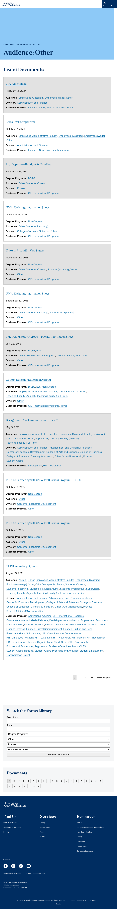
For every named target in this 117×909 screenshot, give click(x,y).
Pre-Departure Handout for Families (28, 164)
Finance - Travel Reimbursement (44, 629)
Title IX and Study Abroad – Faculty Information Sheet (39, 337)
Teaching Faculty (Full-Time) (71, 355)
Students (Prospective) (61, 312)
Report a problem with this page (83, 900)
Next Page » (103, 677)
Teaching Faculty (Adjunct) (40, 355)
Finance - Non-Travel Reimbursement (48, 150)
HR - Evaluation (43, 637)
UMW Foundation (34, 611)
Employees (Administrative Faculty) (38, 135)
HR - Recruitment (52, 465)
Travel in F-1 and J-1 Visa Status (25, 250)
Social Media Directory (12, 873)
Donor (31, 580)
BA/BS (31, 178)
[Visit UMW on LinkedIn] (21, 867)
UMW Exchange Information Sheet (27, 207)
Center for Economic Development (25, 452)
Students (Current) (36, 183)
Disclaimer (81, 841)
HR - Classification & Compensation (61, 633)
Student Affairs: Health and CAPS (67, 646)
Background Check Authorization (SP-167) (32, 420)
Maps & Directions (10, 822)
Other (69, 97)
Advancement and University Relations (70, 447)
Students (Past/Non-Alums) (44, 588)
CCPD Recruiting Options (22, 566)
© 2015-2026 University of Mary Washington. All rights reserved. (41, 900)
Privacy (79, 836)
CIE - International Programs (43, 193)
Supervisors (41, 438)
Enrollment (102, 620)
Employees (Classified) (31, 97)
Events (42, 836)
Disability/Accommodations (64, 620)
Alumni (23, 580)
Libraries (31, 642)
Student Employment (91, 650)
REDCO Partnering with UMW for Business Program (38, 523)
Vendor (73, 593)
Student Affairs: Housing (19, 650)
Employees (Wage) (55, 97)
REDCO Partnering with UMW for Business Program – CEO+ (44, 480)
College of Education (18, 456)
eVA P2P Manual (16, 84)
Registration (41, 646)
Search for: (13, 717)
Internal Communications (35, 873)
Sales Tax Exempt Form (20, 122)
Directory (6, 832)
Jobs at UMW (45, 827)
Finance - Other (36, 107)
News (42, 832)
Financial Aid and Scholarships (23, 633)
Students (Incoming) (37, 226)
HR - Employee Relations (20, 637)
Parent (60, 584)
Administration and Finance (32, 102)
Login (58, 904)
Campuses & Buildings (12, 827)
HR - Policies (78, 637)
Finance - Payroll (15, 629)
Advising (47, 615)
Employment (35, 465)
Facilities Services (34, 624)
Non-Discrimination (84, 832)
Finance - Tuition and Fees (77, 629)
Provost (21, 188)
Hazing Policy (82, 846)
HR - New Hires (61, 637)
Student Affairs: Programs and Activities (56, 650)
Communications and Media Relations (27, 620)
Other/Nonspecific (24, 438)
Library (42, 822)
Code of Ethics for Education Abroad (28, 380)
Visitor (73, 269)
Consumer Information (85, 851)
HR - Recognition (96, 637)
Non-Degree (35, 221)
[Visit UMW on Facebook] (5, 867)
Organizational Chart (48, 642)
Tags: (9, 725)
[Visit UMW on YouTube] (29, 867)
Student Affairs (14, 460)
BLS (38, 350)
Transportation (14, 655)
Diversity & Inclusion (42, 456)
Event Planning (14, 624)
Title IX (79, 822)
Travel (63, 405)
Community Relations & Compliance (90, 827)
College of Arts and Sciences (33, 231)
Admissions (34, 615)
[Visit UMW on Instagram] (13, 867)
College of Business (91, 452)
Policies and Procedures (60, 107)
